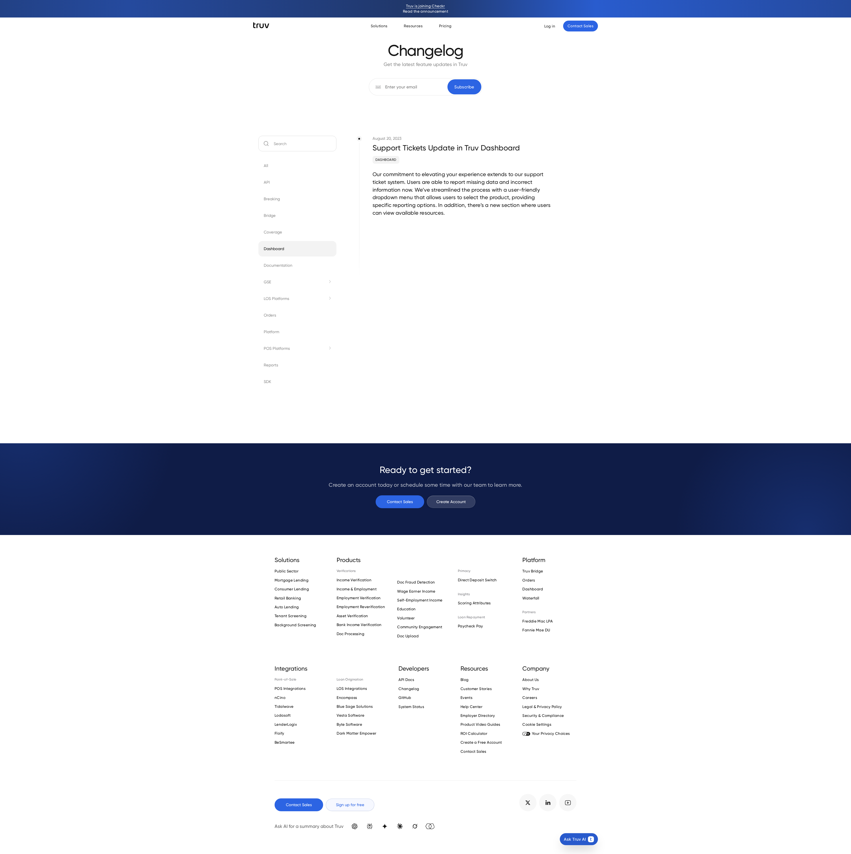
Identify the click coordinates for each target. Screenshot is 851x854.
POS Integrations (290, 688)
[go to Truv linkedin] (547, 802)
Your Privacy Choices (551, 733)
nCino (280, 697)
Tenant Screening (290, 616)
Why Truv (530, 689)
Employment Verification (359, 598)
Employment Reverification (361, 607)
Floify (279, 733)
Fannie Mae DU (536, 630)
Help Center (471, 706)
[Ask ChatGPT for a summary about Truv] (354, 826)
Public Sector (287, 571)
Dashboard (385, 160)
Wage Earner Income (416, 591)
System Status (411, 706)
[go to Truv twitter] (528, 802)
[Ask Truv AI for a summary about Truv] (430, 826)
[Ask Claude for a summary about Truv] (400, 826)
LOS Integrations (352, 688)
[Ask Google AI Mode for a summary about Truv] (385, 826)
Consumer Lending (292, 589)
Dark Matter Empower (356, 733)
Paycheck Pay (470, 626)
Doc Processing (350, 634)
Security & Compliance (543, 715)
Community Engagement (419, 627)
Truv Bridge (532, 571)
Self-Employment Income (419, 600)
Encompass (347, 697)
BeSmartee (285, 742)
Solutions (379, 26)
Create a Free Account (481, 742)
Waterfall (530, 598)
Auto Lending (287, 607)
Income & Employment (357, 589)
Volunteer (406, 618)
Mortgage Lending (291, 580)
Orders (528, 580)
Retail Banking (288, 598)
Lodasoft (283, 715)
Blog (465, 679)
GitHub (404, 697)
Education (406, 609)
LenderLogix (286, 724)
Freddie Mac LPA (537, 621)
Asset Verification (352, 616)
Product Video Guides (480, 724)
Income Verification (354, 580)
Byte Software (349, 724)
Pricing (445, 26)
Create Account (451, 501)
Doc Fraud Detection (416, 582)
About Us (530, 679)
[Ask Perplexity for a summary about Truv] (369, 826)
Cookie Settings (536, 724)
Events (466, 697)
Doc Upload (408, 636)
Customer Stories (476, 689)
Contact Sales (400, 501)
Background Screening (295, 625)
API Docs (406, 679)
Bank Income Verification (359, 625)
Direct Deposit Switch (477, 580)
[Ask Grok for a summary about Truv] (415, 826)
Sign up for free (350, 804)
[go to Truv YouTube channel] (567, 802)
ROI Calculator (474, 733)
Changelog (408, 689)
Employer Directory (478, 715)
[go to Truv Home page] (261, 25)
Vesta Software (350, 715)
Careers (529, 697)
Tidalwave (284, 706)
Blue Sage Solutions (355, 706)
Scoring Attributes (474, 603)
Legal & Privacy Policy (542, 706)
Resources (413, 26)
